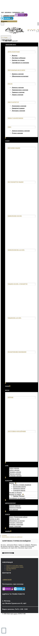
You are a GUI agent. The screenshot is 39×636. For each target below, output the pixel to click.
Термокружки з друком (20, 90)
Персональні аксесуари (16, 70)
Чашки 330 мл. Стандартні (17, 284)
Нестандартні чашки (15, 182)
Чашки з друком (17, 94)
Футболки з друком (15, 475)
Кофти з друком (14, 470)
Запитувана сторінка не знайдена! (12, 537)
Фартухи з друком (15, 474)
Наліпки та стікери (18, 60)
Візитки (14, 55)
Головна (4, 535)
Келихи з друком (18, 87)
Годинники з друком (19, 106)
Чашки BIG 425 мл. (14, 318)
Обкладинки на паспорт (20, 76)
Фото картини (13, 509)
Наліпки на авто (14, 519)
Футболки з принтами (16, 524)
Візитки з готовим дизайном (22, 485)
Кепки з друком (14, 468)
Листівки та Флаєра (18, 58)
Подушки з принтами (16, 522)
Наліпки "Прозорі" (19, 496)
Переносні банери (15, 507)
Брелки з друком (18, 74)
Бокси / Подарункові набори (18, 517)
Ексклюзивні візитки (19, 486)
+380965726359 (7, 579)
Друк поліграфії (14, 52)
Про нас (8, 570)
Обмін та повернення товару (15, 567)
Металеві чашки (14, 148)
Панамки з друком (15, 472)
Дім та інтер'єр (13, 102)
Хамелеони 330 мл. (15, 216)
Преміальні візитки (19, 488)
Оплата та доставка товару (14, 565)
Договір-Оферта (11, 568)
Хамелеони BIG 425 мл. (16, 250)
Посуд (10, 84)
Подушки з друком (18, 110)
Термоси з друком (18, 92)
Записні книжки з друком (21, 130)
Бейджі (10, 397)
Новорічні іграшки (18, 108)
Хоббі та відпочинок (15, 118)
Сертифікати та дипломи (20, 62)
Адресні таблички (14, 505)
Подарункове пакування (17, 352)
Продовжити (8, 553)
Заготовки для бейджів (17, 431)
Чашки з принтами (15, 526)
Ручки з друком (17, 133)
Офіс (9, 127)
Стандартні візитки (19, 490)
